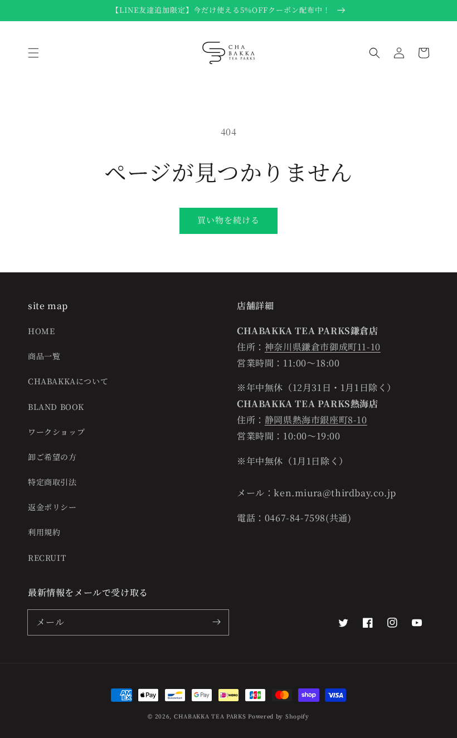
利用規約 (44, 531)
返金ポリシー (52, 506)
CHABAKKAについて (68, 381)
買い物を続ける (228, 220)
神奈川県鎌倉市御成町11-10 (323, 346)
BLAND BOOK (56, 406)
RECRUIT (47, 557)
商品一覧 (44, 355)
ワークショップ (56, 431)
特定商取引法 (52, 481)
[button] (33, 53)
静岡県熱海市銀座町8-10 (316, 419)
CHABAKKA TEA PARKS (210, 716)
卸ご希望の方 (52, 456)
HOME (41, 330)
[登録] (216, 622)
